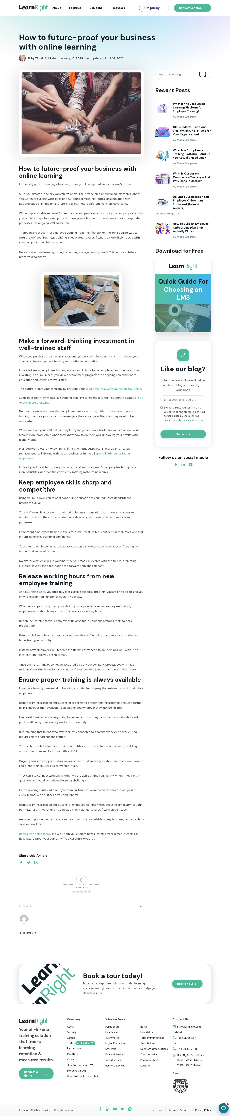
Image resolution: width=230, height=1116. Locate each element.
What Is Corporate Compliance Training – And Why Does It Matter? (191, 177)
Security (71, 1032)
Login (140, 906)
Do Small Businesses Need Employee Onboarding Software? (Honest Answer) (191, 202)
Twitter (122, 1110)
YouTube (115, 1110)
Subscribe (183, 434)
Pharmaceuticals (149, 1060)
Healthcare (111, 1032)
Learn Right (33, 8)
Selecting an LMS (76, 1071)
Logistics (145, 1066)
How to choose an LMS (80, 1065)
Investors (72, 1054)
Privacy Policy (203, 1110)
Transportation (149, 1054)
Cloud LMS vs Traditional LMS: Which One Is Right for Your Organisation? (192, 130)
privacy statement (193, 420)
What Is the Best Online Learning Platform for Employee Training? (189, 107)
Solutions (96, 8)
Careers (71, 1038)
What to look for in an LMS (82, 1076)
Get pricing (152, 8)
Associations (147, 1043)
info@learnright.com (189, 1027)
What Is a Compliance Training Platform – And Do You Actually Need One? (191, 154)
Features (75, 8)
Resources (118, 8)
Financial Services (115, 1054)
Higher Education (115, 1043)
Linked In (108, 1110)
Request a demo (190, 8)
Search (203, 74)
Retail (143, 1027)
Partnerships (74, 1048)
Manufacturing (113, 1060)
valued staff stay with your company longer (113, 389)
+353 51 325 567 (186, 1038)
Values (70, 1060)
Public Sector (112, 1027)
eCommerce (112, 1038)
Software (110, 1049)
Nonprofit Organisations (154, 1049)
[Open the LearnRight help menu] (224, 1108)
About (56, 8)
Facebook (100, 1110)
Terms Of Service (178, 1110)
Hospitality (146, 1032)
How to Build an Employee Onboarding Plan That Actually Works (191, 227)
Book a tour (185, 984)
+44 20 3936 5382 (187, 1049)
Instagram (130, 1110)
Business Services (115, 1066)
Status (78, 1043)
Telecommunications (152, 1038)
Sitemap (157, 1110)
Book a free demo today (34, 834)
